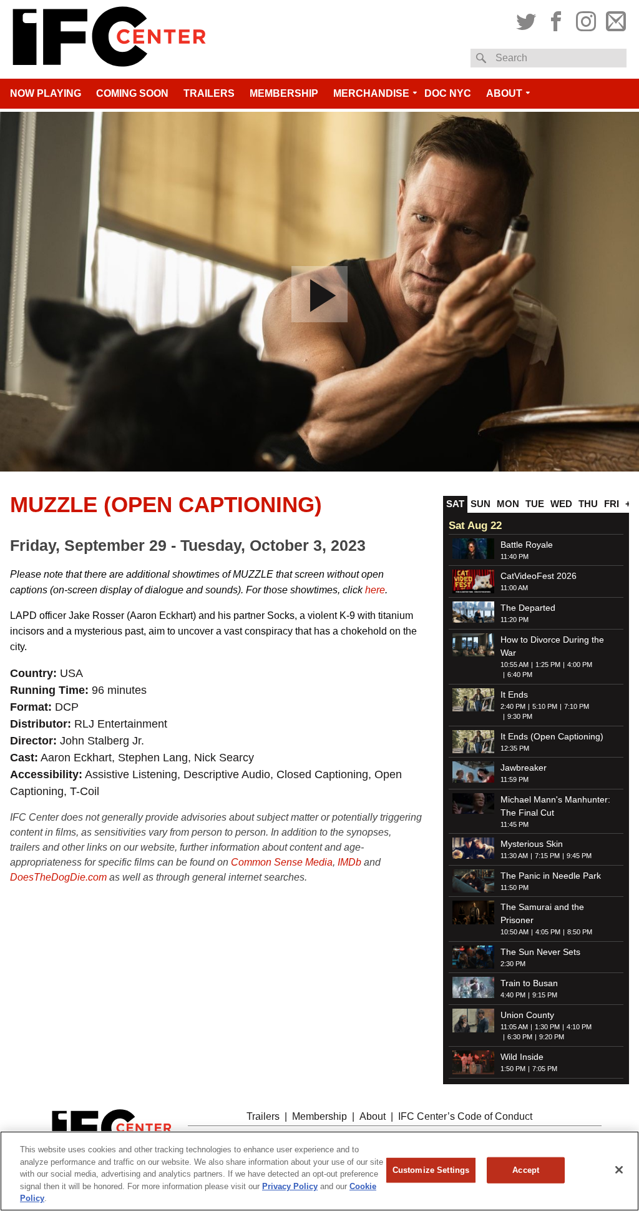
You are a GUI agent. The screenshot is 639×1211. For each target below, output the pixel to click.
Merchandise (371, 93)
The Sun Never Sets (540, 952)
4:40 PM (512, 995)
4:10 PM (579, 1027)
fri (611, 503)
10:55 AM (514, 664)
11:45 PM (514, 824)
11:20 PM (514, 619)
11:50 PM (514, 887)
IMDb (349, 862)
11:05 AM (514, 1027)
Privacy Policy (290, 1186)
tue (534, 503)
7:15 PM (547, 855)
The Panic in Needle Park (550, 876)
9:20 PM (551, 1036)
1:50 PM (512, 1068)
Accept (525, 1170)
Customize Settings (431, 1170)
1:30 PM (547, 1027)
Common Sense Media (282, 862)
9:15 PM (544, 995)
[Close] (619, 1170)
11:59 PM (514, 779)
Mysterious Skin (531, 844)
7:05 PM (544, 1068)
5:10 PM (544, 706)
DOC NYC (447, 93)
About (504, 93)
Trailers (209, 93)
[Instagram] (586, 19)
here (374, 590)
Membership (284, 93)
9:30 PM (519, 716)
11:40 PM (514, 556)
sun (480, 503)
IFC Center (109, 39)
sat (455, 503)
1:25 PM (547, 664)
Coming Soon (132, 93)
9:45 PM (579, 855)
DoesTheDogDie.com (58, 877)
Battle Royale (526, 545)
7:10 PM (576, 706)
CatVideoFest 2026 (538, 576)
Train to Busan (529, 983)
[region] (319, 1171)
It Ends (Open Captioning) (551, 736)
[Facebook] (556, 19)
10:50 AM (514, 932)
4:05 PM (547, 932)
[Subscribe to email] (614, 19)
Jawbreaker (523, 768)
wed (561, 503)
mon (508, 503)
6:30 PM (519, 1036)
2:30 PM (512, 963)
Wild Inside (522, 1057)
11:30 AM (514, 855)
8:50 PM (579, 932)
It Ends (514, 694)
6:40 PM (519, 674)
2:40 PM (512, 706)
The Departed (527, 608)
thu (588, 503)
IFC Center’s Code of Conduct (465, 1116)
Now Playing (45, 93)
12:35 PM (514, 748)
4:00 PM (579, 664)
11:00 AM (514, 587)
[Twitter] (527, 19)
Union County (527, 1015)
